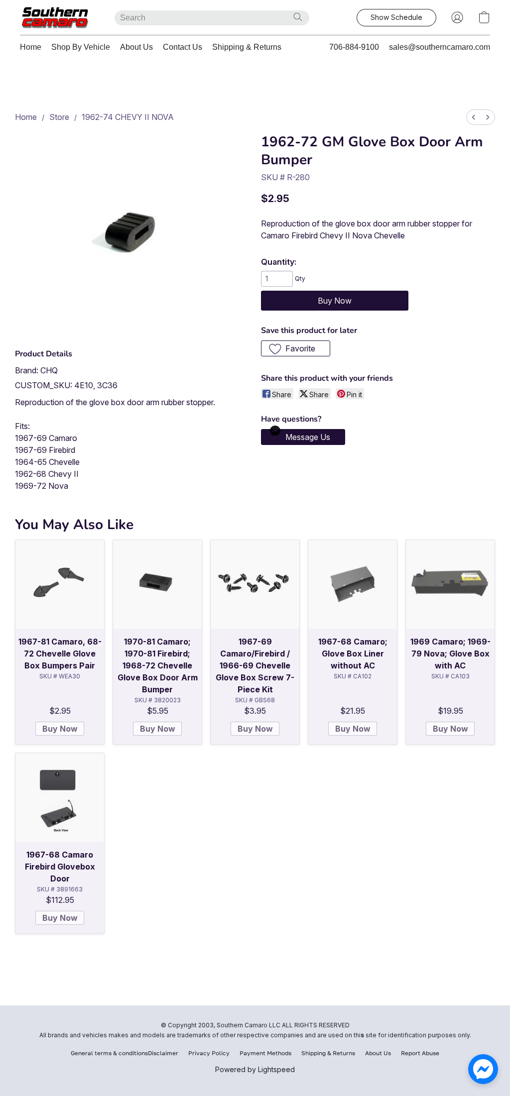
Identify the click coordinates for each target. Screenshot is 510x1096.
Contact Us (182, 47)
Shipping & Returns (246, 47)
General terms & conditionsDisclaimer (124, 1053)
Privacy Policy (209, 1053)
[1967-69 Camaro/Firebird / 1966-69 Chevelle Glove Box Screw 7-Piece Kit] (255, 584)
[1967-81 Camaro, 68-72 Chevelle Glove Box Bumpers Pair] (59, 584)
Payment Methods (265, 1053)
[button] (57, 17)
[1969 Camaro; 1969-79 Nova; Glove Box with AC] (450, 584)
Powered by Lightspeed (255, 1069)
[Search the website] (297, 17)
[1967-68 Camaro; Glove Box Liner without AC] (352, 584)
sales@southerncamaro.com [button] (439, 47)
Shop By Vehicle (80, 47)
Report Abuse (420, 1053)
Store (59, 117)
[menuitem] (474, 117)
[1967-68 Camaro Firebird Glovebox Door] (59, 797)
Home (30, 47)
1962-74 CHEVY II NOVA (128, 117)
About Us (136, 47)
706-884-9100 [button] (354, 47)
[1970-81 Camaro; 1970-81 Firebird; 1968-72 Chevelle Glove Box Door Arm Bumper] (157, 584)
